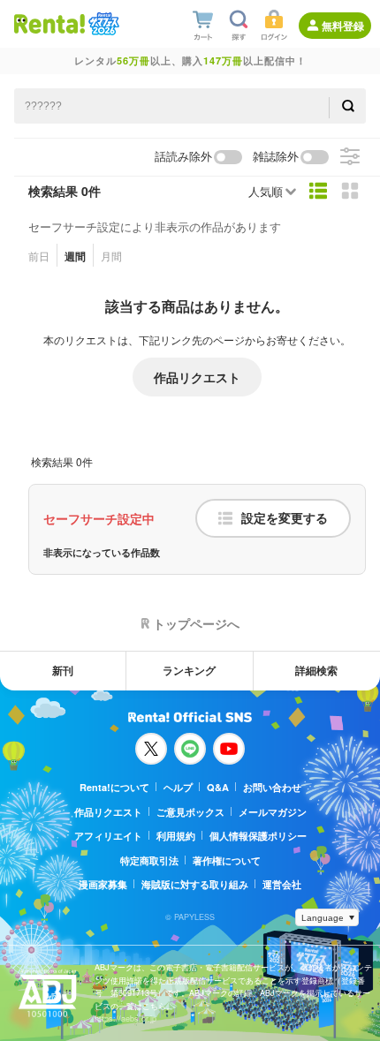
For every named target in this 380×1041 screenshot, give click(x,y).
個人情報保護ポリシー (258, 835)
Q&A (218, 787)
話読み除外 (183, 156)
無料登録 (343, 26)
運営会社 (281, 884)
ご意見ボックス (190, 811)
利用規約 (175, 835)
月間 (111, 255)
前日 (38, 255)
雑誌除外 (276, 156)
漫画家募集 (103, 884)
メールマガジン (273, 811)
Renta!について (114, 787)
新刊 (62, 670)
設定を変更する (284, 518)
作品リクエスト (197, 377)
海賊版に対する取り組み (194, 884)
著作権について (227, 860)
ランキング (189, 670)
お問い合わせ (272, 787)
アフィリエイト (108, 835)
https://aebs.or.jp (125, 1018)
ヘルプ (178, 787)
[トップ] (49, 23)
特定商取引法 (149, 860)
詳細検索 (316, 670)
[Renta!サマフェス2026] (102, 23)
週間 (75, 256)
